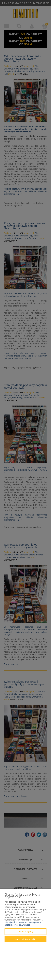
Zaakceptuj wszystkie (25, 939)
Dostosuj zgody (25, 931)
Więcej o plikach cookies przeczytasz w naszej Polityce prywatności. (23, 923)
